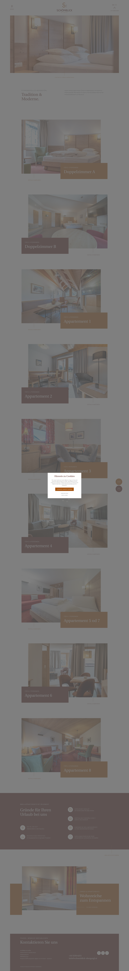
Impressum (64, 485)
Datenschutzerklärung (69, 483)
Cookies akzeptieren (64, 489)
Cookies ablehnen (64, 493)
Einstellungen (64, 495)
